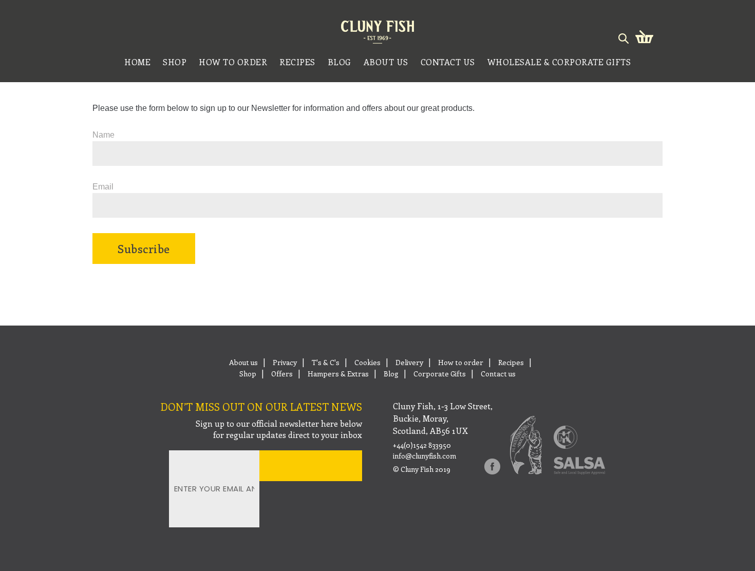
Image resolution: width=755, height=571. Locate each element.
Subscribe (144, 248)
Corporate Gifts (439, 373)
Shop (247, 373)
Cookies (367, 362)
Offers (282, 373)
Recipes (511, 362)
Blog (391, 373)
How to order (460, 362)
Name (103, 134)
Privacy (285, 362)
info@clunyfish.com (424, 456)
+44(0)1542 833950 (422, 445)
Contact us (498, 373)
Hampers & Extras (338, 373)
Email (103, 186)
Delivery (409, 362)
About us (243, 362)
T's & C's (325, 362)
